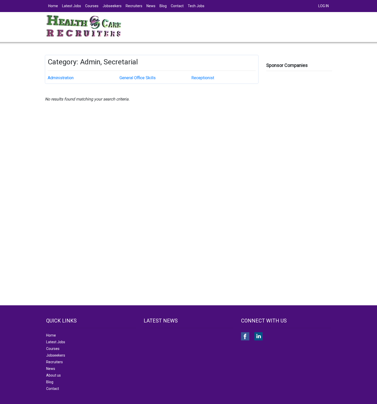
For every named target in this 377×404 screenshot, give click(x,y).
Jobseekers (112, 6)
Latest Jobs (71, 6)
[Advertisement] (299, 150)
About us (53, 375)
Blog (163, 6)
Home (53, 6)
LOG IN (323, 6)
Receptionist (202, 77)
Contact (177, 6)
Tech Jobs (196, 6)
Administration (61, 77)
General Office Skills (138, 77)
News (150, 6)
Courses (91, 6)
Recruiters (134, 6)
